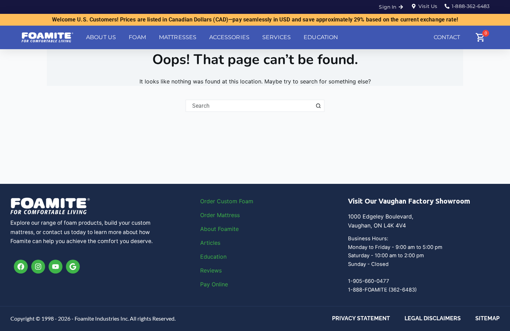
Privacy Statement (361, 318)
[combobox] (249, 106)
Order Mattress (220, 215)
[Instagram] (38, 267)
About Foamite (219, 228)
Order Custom (219, 201)
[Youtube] (55, 267)
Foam (246, 201)
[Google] (73, 267)
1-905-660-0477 (368, 281)
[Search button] (318, 105)
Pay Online (214, 284)
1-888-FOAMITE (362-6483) (382, 290)
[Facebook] (21, 267)
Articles (210, 242)
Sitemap (487, 318)
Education (213, 256)
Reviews (211, 270)
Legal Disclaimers (433, 318)
